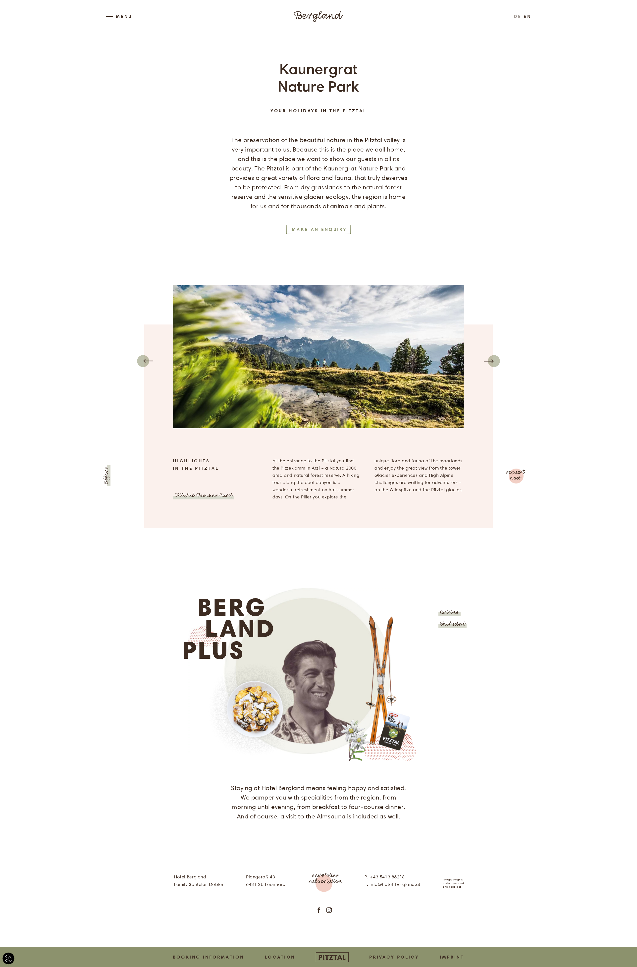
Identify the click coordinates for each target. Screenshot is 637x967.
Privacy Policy (394, 957)
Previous (145, 361)
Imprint (452, 957)
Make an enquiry (319, 229)
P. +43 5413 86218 (385, 876)
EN (527, 16)
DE (518, 16)
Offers (106, 475)
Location (280, 957)
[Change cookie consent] (8, 959)
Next (492, 361)
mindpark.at (453, 886)
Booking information (208, 957)
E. (367, 884)
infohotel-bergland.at (395, 884)
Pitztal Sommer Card (203, 496)
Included (452, 624)
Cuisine (449, 612)
